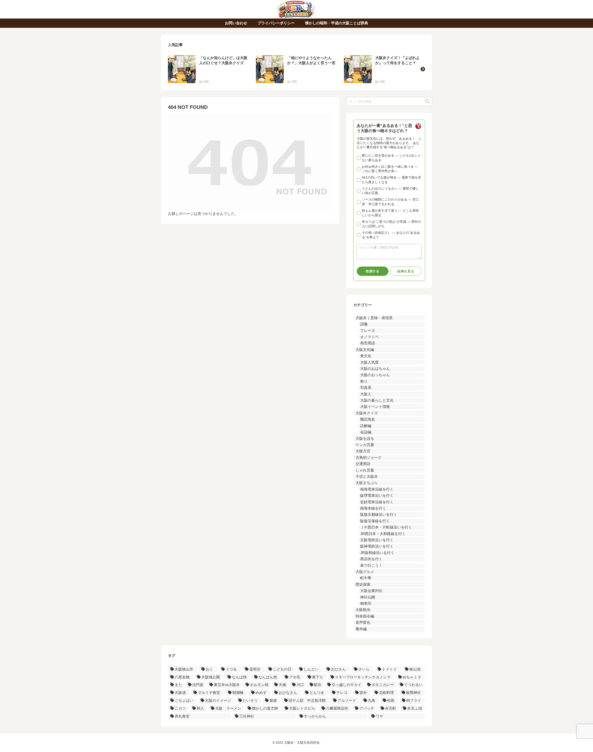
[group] (208, 69)
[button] (422, 69)
